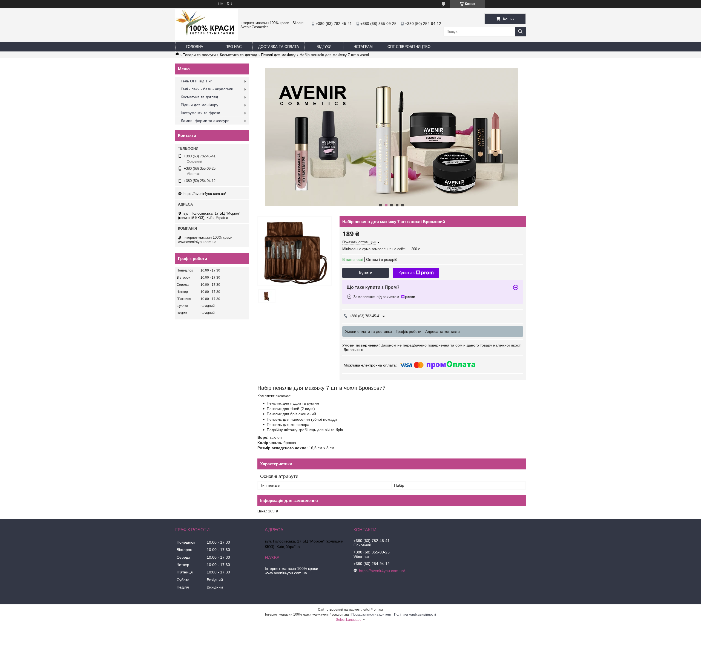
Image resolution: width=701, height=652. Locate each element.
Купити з (406, 272)
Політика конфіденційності (415, 614)
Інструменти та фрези (200, 113)
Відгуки (324, 47)
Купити (365, 272)
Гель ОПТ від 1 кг (196, 81)
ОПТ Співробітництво (408, 47)
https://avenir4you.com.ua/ (204, 194)
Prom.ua (376, 609)
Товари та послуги (199, 55)
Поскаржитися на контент (371, 614)
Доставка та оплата (278, 47)
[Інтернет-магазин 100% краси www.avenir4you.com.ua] (206, 38)
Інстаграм (362, 47)
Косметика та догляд (238, 55)
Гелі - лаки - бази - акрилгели (207, 89)
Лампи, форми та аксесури (205, 121)
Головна (194, 47)
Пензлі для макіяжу (278, 55)
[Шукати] (520, 31)
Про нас (233, 47)
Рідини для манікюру (199, 105)
